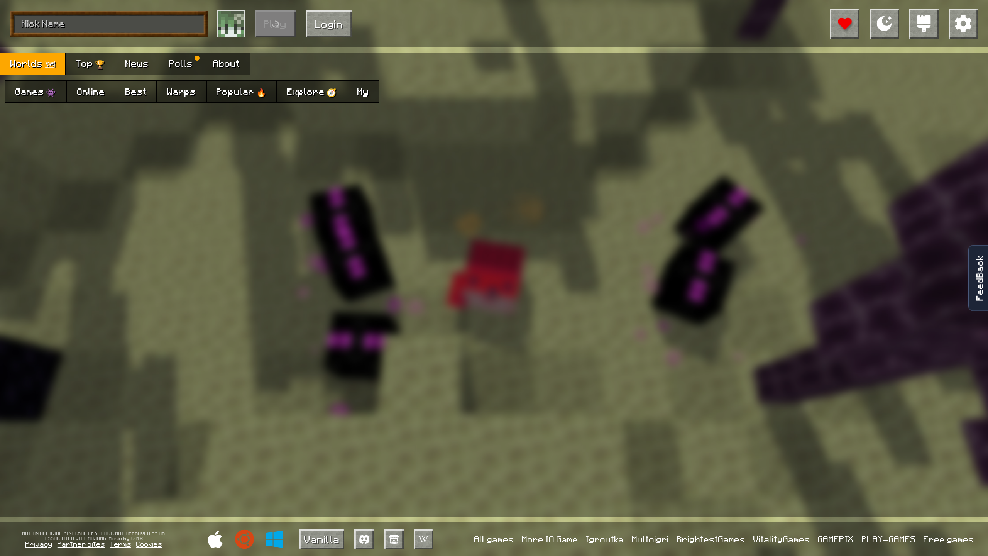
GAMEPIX (836, 539)
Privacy (38, 544)
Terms (120, 544)
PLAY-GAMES (889, 539)
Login (329, 23)
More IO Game (550, 539)
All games (494, 539)
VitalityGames (781, 539)
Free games (949, 539)
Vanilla (322, 538)
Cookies (149, 544)
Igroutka (605, 539)
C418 (137, 538)
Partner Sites (81, 544)
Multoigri (650, 539)
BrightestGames (711, 539)
